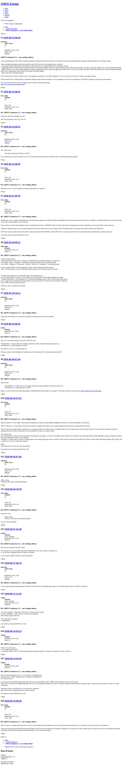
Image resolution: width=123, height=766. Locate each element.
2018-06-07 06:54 (13, 563)
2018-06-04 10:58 (13, 489)
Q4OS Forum (10, 3)
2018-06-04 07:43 (13, 398)
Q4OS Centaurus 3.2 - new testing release (19, 30)
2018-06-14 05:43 (13, 658)
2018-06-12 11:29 (13, 593)
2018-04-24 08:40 (12, 37)
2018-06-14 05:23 (13, 631)
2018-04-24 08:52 (12, 126)
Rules (6, 12)
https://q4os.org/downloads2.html (91, 391)
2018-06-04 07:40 (12, 359)
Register (7, 15)
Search (7, 13)
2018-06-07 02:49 (13, 529)
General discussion (11, 28)
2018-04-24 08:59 (12, 164)
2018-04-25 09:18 (12, 196)
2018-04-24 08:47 (12, 91)
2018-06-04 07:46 (13, 456)
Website (7, 53)
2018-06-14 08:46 (13, 701)
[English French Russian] (4, 758)
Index (6, 8)
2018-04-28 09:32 (12, 242)
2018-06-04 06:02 (12, 324)
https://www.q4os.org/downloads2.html (13, 84)
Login (6, 17)
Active (11, 23)
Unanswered (18, 23)
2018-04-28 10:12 (12, 293)
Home (6, 10)
